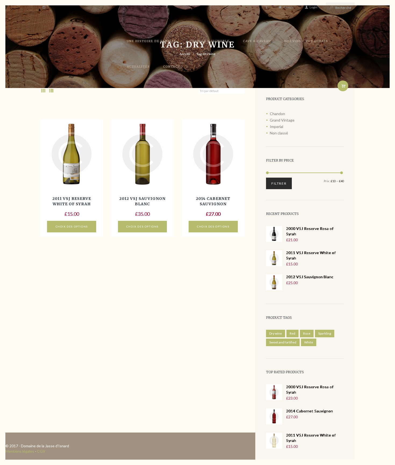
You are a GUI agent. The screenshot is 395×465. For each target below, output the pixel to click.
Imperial (276, 126)
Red (292, 333)
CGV (41, 451)
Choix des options (72, 226)
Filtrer (278, 183)
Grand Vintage (282, 120)
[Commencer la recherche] (330, 7)
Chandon (277, 113)
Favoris (288, 7)
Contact (171, 66)
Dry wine (275, 333)
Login (313, 7)
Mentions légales (19, 451)
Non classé (279, 133)
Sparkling (324, 333)
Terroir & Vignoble (209, 41)
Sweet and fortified (282, 342)
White (308, 342)
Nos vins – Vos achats (306, 41)
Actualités (138, 66)
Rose (306, 333)
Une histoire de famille (151, 41)
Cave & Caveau (257, 41)
